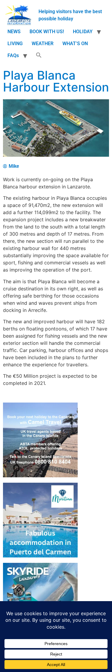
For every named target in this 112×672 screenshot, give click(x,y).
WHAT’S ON (75, 43)
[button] (38, 56)
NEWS (14, 31)
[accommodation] (40, 556)
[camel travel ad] (40, 476)
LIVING (15, 43)
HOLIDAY (83, 31)
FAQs (13, 55)
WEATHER (42, 43)
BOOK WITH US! (47, 31)
